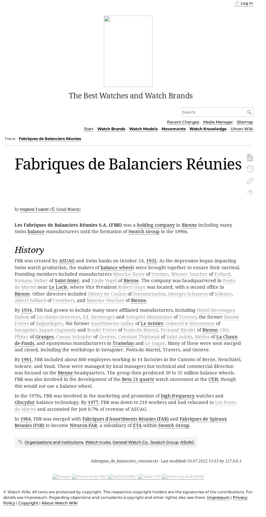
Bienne (189, 225)
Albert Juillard (30, 300)
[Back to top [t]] (250, 192)
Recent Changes (183, 122)
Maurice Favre (129, 274)
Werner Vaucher (189, 274)
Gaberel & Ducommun (190, 323)
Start (88, 128)
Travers (187, 317)
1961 (26, 359)
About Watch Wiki (60, 502)
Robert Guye (132, 287)
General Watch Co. (131, 442)
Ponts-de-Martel (141, 330)
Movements (174, 128)
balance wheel (116, 267)
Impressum (218, 497)
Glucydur (25, 402)
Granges (44, 337)
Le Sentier (152, 323)
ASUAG (67, 261)
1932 (151, 261)
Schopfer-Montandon (149, 317)
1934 (26, 310)
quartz (146, 379)
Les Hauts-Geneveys (58, 317)
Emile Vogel (104, 280)
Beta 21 (130, 379)
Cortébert (63, 300)
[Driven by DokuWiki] (183, 477)
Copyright (28, 502)
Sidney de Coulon (107, 294)
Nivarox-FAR (83, 425)
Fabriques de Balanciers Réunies (50, 138)
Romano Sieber (31, 280)
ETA (137, 425)
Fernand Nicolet (178, 330)
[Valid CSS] (149, 477)
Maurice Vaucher (105, 300)
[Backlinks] (250, 180)
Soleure (223, 294)
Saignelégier (49, 323)
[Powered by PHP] (89, 477)
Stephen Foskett (34, 209)
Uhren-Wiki (242, 128)
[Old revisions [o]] (250, 168)
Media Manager (218, 122)
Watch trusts (98, 442)
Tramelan (123, 343)
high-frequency (178, 396)
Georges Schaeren (188, 294)
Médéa (202, 337)
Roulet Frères (102, 330)
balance (36, 231)
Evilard (222, 274)
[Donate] (62, 477)
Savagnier (26, 330)
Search (250, 112)
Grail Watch (67, 209)
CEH (213, 379)
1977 (93, 402)
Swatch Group (144, 231)
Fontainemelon (149, 294)
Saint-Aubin (179, 337)
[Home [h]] (128, 50)
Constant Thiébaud (139, 337)
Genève (107, 337)
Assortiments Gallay (112, 323)
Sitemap (245, 122)
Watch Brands (111, 128)
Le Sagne (155, 343)
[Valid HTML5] (122, 477)
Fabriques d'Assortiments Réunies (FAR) (125, 419)
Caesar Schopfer (74, 337)
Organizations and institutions (54, 442)
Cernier (159, 274)
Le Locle (58, 287)
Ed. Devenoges (99, 317)
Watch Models (143, 128)
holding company (156, 225)
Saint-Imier (67, 280)
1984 (25, 419)
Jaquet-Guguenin (57, 330)
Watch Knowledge (208, 128)
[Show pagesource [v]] (250, 157)
